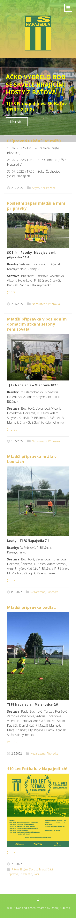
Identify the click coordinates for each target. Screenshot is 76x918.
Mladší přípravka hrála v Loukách (32, 459)
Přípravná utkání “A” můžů (34, 140)
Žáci (36, 874)
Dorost (33, 869)
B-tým (24, 869)
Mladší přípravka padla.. (31, 607)
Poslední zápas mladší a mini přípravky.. (36, 206)
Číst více (17, 122)
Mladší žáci (46, 869)
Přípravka (54, 304)
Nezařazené (48, 188)
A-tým (35, 188)
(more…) (13, 292)
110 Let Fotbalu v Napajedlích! (37, 768)
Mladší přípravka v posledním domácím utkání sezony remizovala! (37, 324)
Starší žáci (26, 874)
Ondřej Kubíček (60, 908)
